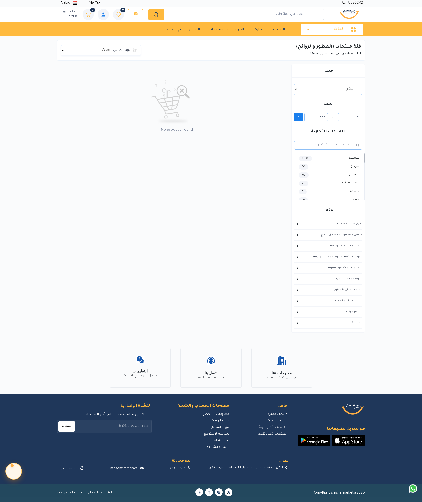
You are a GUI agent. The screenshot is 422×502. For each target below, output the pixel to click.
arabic (65, 3)
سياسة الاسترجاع (216, 434)
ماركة (257, 30)
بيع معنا (175, 30)
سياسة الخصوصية (70, 493)
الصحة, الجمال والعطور (348, 289)
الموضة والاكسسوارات (348, 279)
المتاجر (194, 30)
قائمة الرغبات (220, 421)
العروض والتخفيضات (226, 30)
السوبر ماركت (354, 311)
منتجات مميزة (277, 414)
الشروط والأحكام (100, 493)
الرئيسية (278, 30)
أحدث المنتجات (277, 421)
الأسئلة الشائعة (218, 447)
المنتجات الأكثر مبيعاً (273, 427)
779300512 (355, 3)
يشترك (66, 426)
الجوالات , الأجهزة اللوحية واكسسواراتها (337, 257)
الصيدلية (357, 322)
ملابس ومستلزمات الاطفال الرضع (341, 235)
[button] (348, 440)
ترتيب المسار (220, 427)
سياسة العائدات (217, 440)
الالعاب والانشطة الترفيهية (346, 246)
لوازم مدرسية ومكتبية (349, 224)
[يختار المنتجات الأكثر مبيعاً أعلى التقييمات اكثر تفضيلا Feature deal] (328, 89)
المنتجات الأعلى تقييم (272, 434)
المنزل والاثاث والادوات (348, 300)
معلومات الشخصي (215, 414)
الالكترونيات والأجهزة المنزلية (345, 268)
